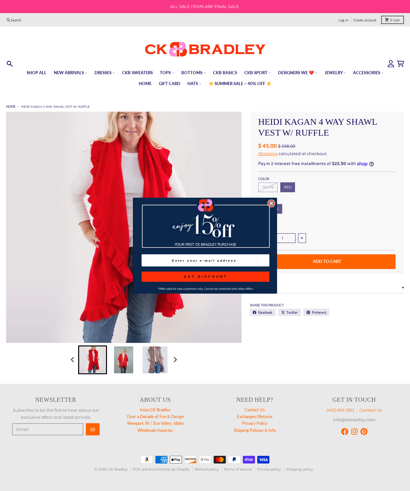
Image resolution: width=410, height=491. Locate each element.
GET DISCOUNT (205, 276)
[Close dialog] (271, 203)
